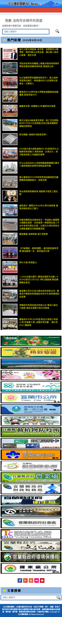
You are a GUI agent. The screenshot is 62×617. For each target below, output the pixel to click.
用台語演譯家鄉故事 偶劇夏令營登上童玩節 (38, 193)
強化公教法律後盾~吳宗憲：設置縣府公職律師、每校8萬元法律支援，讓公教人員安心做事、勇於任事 (38, 52)
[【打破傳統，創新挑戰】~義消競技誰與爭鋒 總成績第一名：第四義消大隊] (9, 253)
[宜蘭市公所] (31, 402)
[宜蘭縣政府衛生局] (31, 504)
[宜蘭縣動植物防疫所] (31, 436)
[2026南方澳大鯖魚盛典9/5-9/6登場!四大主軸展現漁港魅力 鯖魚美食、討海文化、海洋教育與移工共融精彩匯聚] (9, 153)
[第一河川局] (31, 413)
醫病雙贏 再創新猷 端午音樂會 (33, 234)
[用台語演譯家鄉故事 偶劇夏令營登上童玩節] (9, 196)
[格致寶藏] (31, 357)
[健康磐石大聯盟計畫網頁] (31, 379)
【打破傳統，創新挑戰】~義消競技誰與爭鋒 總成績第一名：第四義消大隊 (38, 249)
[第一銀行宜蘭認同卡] (31, 448)
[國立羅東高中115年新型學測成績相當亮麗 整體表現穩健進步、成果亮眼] (9, 182)
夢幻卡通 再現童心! (28, 262)
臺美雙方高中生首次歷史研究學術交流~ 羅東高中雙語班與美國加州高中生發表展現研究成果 (39, 294)
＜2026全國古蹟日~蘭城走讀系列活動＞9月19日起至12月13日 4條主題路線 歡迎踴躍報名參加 (38, 279)
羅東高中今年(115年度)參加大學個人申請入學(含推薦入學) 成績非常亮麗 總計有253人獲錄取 (38, 322)
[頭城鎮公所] (31, 539)
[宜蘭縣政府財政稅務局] (31, 493)
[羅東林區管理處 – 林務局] (31, 516)
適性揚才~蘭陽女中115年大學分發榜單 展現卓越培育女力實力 (38, 207)
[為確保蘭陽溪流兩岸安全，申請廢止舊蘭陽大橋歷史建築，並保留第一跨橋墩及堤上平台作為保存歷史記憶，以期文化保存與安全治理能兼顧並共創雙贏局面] (9, 224)
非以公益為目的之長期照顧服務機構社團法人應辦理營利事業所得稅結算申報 (39, 164)
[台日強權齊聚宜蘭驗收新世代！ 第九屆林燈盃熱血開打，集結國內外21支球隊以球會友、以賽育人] (9, 82)
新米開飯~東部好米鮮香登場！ (33, 134)
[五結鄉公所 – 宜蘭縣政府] (31, 459)
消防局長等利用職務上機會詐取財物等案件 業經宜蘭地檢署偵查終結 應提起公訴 (39, 65)
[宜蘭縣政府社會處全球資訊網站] (31, 527)
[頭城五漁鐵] (31, 391)
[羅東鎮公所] (31, 573)
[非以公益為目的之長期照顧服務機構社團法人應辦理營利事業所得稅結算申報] (9, 168)
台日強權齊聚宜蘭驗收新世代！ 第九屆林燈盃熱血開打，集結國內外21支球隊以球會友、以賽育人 (38, 80)
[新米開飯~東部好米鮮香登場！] (9, 139)
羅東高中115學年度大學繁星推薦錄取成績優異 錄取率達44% (38, 93)
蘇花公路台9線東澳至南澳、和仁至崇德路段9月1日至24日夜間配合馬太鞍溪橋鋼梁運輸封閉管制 (38, 123)
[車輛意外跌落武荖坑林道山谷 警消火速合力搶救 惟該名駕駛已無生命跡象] (9, 310)
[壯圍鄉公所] (31, 470)
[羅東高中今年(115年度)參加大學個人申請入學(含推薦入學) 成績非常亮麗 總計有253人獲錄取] (9, 324)
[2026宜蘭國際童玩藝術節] (31, 345)
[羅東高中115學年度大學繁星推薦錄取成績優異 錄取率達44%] (9, 96)
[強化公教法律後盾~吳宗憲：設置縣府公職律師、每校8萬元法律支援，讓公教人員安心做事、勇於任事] (9, 54)
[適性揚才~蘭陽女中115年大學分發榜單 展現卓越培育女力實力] (9, 210)
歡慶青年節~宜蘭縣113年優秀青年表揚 (37, 106)
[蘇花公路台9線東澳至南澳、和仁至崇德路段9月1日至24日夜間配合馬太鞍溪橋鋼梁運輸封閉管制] (9, 125)
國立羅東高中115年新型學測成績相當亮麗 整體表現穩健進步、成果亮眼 (38, 178)
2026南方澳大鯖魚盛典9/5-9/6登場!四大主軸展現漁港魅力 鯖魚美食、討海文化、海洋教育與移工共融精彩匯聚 (39, 152)
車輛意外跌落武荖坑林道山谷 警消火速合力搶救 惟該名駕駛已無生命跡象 (38, 306)
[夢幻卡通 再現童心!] (9, 267)
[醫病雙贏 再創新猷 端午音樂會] (9, 239)
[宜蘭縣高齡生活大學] (31, 425)
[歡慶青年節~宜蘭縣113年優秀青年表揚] (9, 111)
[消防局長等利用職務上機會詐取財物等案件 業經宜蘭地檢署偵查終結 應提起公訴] (9, 68)
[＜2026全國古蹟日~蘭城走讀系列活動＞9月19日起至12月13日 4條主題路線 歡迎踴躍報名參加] (9, 281)
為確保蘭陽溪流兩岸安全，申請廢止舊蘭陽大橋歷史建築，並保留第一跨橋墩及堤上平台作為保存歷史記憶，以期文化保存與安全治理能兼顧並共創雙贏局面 (39, 224)
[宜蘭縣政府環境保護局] (31, 561)
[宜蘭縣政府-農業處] (31, 482)
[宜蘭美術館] (31, 368)
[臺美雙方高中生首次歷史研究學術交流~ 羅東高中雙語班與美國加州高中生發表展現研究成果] (9, 295)
